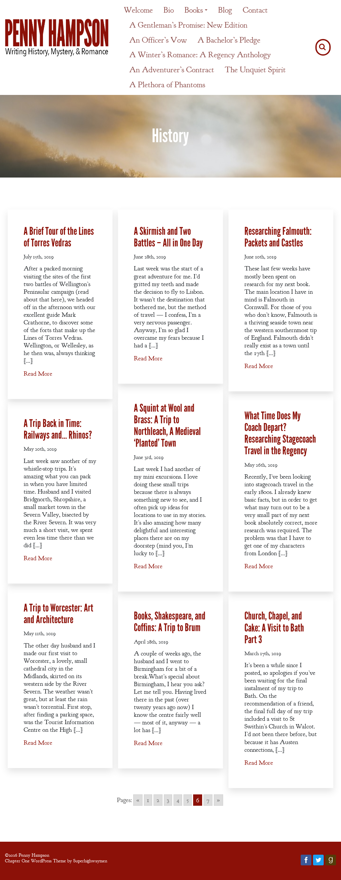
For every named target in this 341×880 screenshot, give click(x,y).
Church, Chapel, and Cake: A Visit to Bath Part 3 (274, 628)
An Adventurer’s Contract (171, 70)
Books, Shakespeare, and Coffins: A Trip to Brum (169, 622)
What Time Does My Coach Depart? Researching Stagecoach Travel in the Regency (280, 433)
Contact (255, 10)
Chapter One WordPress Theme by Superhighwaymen (56, 861)
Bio (169, 10)
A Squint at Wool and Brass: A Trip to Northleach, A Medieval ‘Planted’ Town (167, 426)
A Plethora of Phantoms (167, 85)
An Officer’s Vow (158, 40)
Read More (38, 374)
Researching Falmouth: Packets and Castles (278, 237)
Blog (225, 10)
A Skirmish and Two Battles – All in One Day (168, 237)
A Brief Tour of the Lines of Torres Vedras (59, 237)
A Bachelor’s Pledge (228, 40)
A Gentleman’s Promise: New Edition (188, 25)
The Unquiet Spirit (255, 70)
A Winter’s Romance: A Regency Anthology (200, 55)
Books (193, 10)
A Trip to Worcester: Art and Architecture (58, 614)
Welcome (138, 10)
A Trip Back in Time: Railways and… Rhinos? (58, 429)
